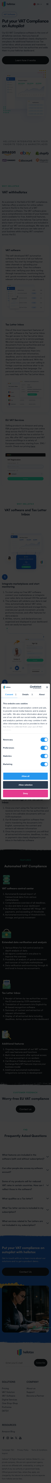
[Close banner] (47, 687)
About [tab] (42, 694)
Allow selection (26, 785)
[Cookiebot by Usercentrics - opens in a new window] (31, 687)
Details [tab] (25, 694)
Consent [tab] (9, 694)
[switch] (44, 748)
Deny (25, 793)
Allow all (25, 776)
